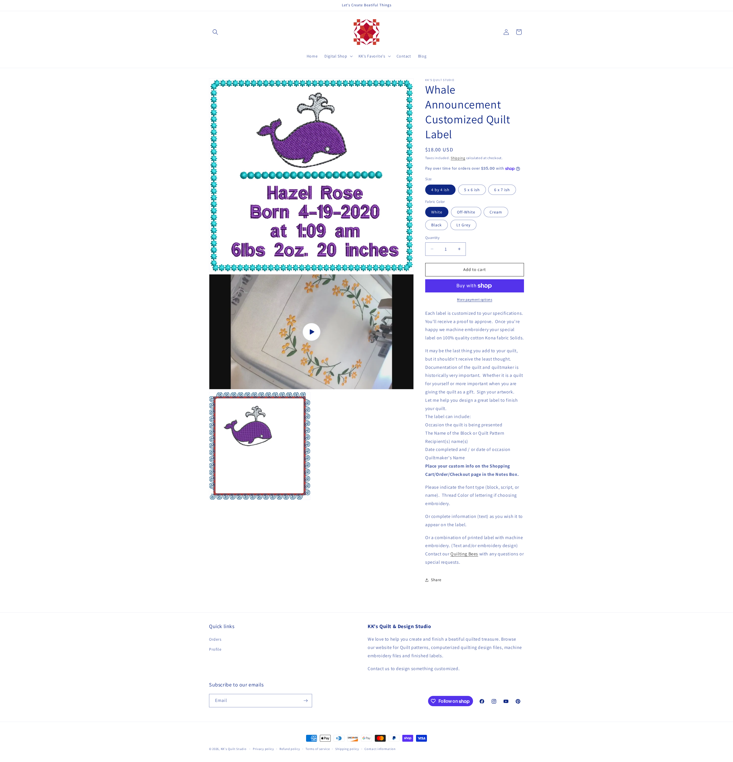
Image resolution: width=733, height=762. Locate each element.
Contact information (379, 749)
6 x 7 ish (502, 189)
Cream (496, 212)
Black (436, 224)
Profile (215, 649)
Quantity (432, 237)
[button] (215, 32)
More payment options (474, 299)
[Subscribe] (305, 700)
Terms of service (318, 749)
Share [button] (436, 579)
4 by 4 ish (440, 189)
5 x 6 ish (472, 189)
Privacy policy (263, 749)
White (436, 212)
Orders (215, 639)
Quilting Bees (464, 554)
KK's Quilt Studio (234, 749)
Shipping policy (347, 749)
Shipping (458, 158)
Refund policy (289, 749)
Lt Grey (463, 224)
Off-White (466, 212)
